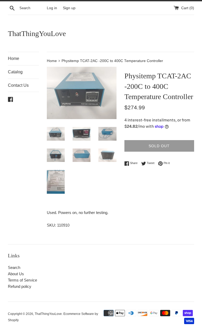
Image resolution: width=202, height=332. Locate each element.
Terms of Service (22, 280)
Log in (52, 8)
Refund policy (19, 286)
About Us (16, 274)
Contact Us (18, 85)
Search (14, 267)
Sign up (69, 8)
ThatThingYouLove (37, 33)
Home (13, 58)
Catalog (15, 72)
